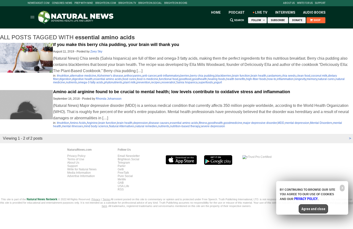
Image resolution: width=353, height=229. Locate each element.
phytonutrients (113, 82)
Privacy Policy (76, 156)
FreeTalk (123, 172)
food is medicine (147, 79)
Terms (106, 199)
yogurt (218, 82)
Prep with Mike (83, 3)
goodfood (185, 79)
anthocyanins (132, 75)
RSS (121, 189)
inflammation (285, 79)
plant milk (129, 82)
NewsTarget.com (38, 3)
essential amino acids (107, 79)
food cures (129, 79)
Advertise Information (81, 176)
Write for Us (305, 3)
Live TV (261, 12)
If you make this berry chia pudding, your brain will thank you (116, 44)
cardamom (274, 75)
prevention (143, 82)
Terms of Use (75, 159)
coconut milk (319, 75)
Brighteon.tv (127, 3)
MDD (281, 123)
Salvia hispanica (187, 82)
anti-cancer (149, 75)
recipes (156, 82)
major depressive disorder (260, 123)
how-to (271, 79)
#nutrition (63, 75)
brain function (241, 75)
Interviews (285, 12)
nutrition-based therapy (185, 126)
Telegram (124, 162)
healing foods (216, 79)
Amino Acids (78, 123)
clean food (303, 75)
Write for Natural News (82, 169)
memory (312, 79)
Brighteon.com (105, 3)
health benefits (235, 79)
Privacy (95, 199)
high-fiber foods (256, 79)
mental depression (297, 123)
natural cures (326, 79)
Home (216, 12)
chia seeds (289, 75)
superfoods (205, 82)
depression (140, 123)
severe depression (213, 126)
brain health (258, 75)
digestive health (82, 79)
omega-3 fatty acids (90, 82)
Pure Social (125, 176)
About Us (289, 3)
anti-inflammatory (168, 75)
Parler (122, 166)
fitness (203, 123)
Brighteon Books (175, 3)
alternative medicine (83, 75)
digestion (65, 79)
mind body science (96, 126)
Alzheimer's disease (110, 75)
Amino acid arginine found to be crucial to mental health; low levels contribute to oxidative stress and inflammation (171, 91)
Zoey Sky (96, 51)
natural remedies (146, 126)
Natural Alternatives (121, 126)
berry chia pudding (202, 75)
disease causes (159, 123)
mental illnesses (72, 126)
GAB (121, 182)
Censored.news (62, 3)
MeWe (122, 179)
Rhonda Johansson (109, 98)
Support (320, 3)
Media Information (79, 172)
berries (184, 75)
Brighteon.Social (150, 3)
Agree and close (313, 209)
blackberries (223, 75)
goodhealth (199, 79)
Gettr (121, 169)
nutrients (71, 82)
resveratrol (168, 82)
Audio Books (314, 12)
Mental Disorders (321, 123)
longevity (300, 79)
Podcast (237, 12)
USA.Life (123, 186)
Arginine (92, 123)
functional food (168, 79)
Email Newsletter (129, 156)
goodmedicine (233, 123)
